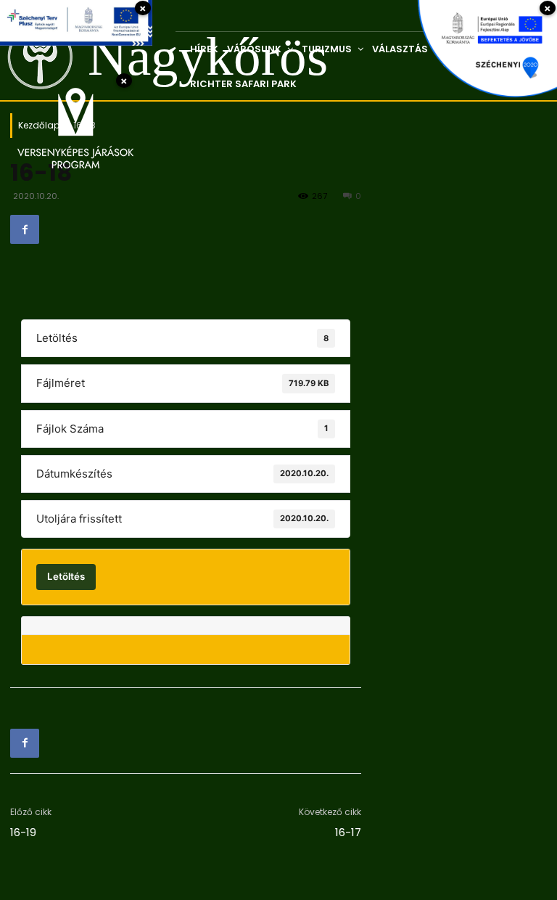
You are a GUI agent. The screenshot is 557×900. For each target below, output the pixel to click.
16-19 (23, 832)
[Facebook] (24, 229)
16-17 (348, 832)
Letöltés (66, 576)
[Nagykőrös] (27, 57)
